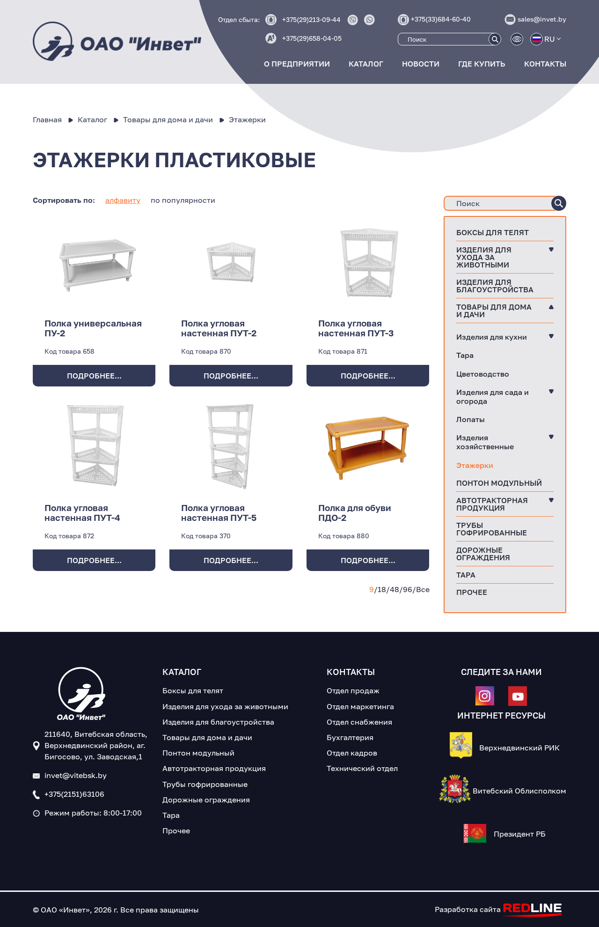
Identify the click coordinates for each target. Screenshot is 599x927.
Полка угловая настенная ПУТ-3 (356, 328)
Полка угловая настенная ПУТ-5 (218, 512)
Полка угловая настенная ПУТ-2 (218, 328)
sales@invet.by (542, 19)
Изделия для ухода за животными (483, 257)
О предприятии (297, 63)
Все (423, 589)
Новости (420, 63)
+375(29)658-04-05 (312, 38)
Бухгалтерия (350, 737)
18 (382, 589)
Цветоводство (482, 373)
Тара (465, 355)
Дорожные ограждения (483, 553)
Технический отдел (362, 768)
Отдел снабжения (359, 722)
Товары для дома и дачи (494, 310)
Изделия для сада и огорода (492, 396)
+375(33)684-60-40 (441, 19)
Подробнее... (94, 375)
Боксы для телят (492, 232)
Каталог (366, 63)
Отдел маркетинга (360, 706)
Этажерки (474, 465)
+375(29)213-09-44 (311, 19)
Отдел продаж (353, 690)
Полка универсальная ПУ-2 (93, 328)
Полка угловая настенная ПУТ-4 (82, 512)
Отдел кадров (352, 752)
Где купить (481, 63)
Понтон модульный (499, 483)
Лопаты (470, 419)
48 (394, 589)
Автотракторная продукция (492, 504)
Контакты (545, 63)
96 (407, 589)
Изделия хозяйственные (485, 442)
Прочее (471, 592)
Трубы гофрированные (491, 528)
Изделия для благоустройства (494, 285)
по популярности (183, 200)
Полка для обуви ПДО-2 (354, 512)
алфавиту (122, 200)
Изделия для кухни (491, 336)
